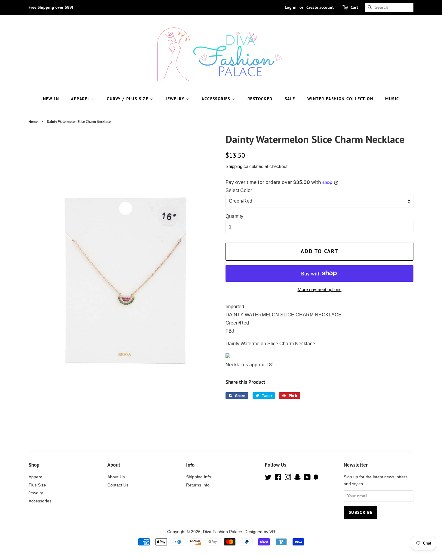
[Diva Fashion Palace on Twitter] (268, 478)
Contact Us (117, 485)
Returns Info (198, 485)
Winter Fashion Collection (340, 98)
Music (392, 98)
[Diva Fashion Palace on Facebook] (278, 478)
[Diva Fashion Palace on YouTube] (307, 478)
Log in (290, 7)
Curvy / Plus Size (128, 98)
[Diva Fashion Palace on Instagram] (287, 478)
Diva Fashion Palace (222, 532)
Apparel (81, 98)
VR (272, 532)
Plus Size (37, 485)
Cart (354, 7)
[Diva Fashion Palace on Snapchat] (297, 478)
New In (51, 98)
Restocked (260, 98)
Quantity (234, 216)
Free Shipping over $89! (51, 7)
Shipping (234, 166)
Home (33, 121)
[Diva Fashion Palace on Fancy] (316, 478)
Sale (290, 98)
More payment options (320, 289)
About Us (116, 477)
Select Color (239, 190)
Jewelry (175, 98)
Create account (320, 7)
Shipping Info (198, 477)
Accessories (216, 98)
